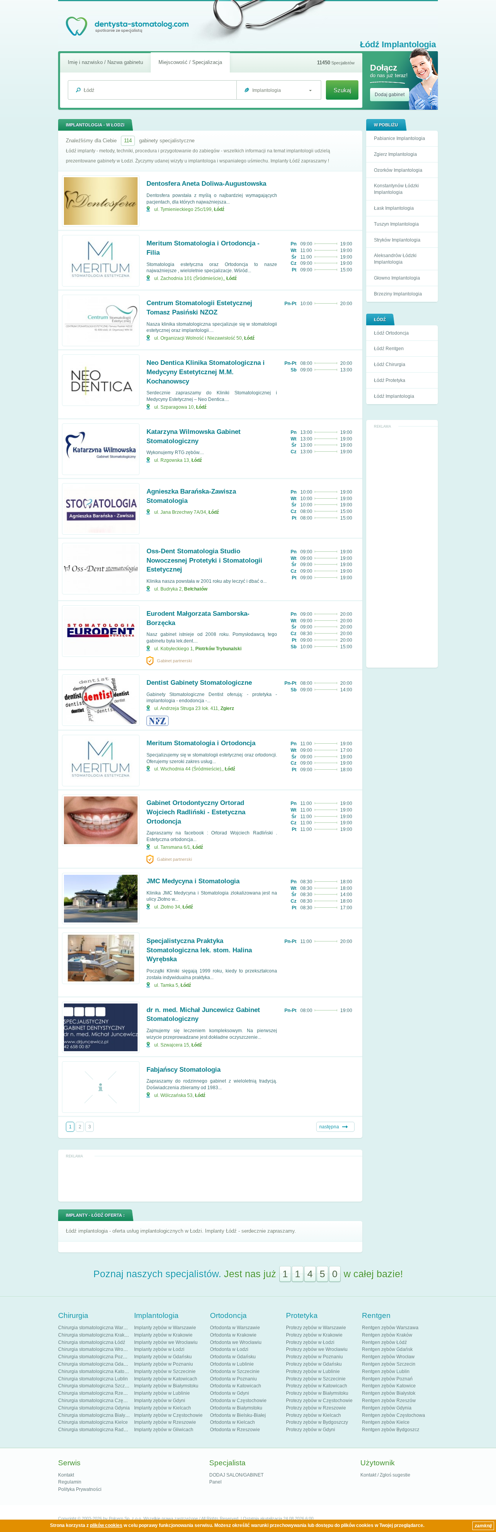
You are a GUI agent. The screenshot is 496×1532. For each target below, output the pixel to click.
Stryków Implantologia (397, 240)
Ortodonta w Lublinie (232, 1364)
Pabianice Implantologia (399, 138)
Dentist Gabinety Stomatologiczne (199, 682)
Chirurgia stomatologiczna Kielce (93, 1422)
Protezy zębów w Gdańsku (314, 1364)
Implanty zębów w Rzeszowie (165, 1422)
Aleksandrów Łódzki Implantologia (395, 259)
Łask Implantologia (394, 208)
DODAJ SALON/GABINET (236, 1475)
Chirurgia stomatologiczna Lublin (93, 1379)
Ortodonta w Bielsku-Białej (238, 1415)
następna (329, 1127)
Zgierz (227, 708)
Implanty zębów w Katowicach (165, 1379)
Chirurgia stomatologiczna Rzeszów (96, 1393)
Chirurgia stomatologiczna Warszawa (97, 1327)
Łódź (219, 209)
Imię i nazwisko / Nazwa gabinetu (105, 62)
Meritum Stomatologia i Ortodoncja (200, 743)
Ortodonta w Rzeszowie (235, 1429)
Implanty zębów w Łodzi (159, 1349)
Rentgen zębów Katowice (389, 1386)
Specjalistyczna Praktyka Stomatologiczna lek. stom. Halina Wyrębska (199, 950)
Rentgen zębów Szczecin (388, 1364)
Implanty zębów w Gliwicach (163, 1429)
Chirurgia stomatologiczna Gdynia (94, 1408)
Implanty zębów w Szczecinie (165, 1371)
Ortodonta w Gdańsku (233, 1356)
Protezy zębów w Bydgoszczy (317, 1422)
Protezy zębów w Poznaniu (314, 1356)
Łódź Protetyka (389, 380)
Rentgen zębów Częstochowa (393, 1415)
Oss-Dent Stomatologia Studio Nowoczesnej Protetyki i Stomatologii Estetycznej (204, 560)
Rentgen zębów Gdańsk (387, 1349)
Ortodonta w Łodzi (229, 1349)
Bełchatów (195, 589)
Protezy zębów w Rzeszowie (316, 1408)
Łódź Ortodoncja (391, 333)
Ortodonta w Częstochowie (238, 1400)
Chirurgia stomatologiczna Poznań (94, 1356)
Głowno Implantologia (397, 278)
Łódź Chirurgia (389, 364)
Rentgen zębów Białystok (388, 1393)
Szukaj (342, 90)
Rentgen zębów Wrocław (388, 1356)
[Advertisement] (402, 547)
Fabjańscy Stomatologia (183, 1069)
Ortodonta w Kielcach (232, 1422)
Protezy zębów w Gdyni (310, 1429)
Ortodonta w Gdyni (229, 1393)
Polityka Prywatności (80, 1489)
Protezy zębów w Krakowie (314, 1335)
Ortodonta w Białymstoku (236, 1408)
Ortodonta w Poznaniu (233, 1379)
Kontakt (66, 1475)
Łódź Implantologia (394, 396)
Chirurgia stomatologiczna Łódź (91, 1342)
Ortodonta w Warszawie (235, 1327)
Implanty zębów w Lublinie (162, 1393)
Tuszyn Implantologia (396, 224)
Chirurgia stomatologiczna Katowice (96, 1371)
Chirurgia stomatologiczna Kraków (94, 1335)
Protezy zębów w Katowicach (316, 1386)
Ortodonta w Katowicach (235, 1386)
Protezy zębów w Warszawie (316, 1327)
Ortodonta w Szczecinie (235, 1371)
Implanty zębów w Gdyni (159, 1400)
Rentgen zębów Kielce (386, 1422)
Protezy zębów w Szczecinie (316, 1379)
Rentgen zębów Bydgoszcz (390, 1429)
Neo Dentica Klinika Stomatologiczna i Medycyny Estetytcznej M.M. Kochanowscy (205, 372)
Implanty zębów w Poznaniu (163, 1364)
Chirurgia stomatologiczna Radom (94, 1429)
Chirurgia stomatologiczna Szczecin (96, 1386)
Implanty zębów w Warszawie (165, 1327)
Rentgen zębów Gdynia (387, 1408)
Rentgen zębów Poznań (387, 1379)
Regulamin (69, 1482)
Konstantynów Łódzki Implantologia (396, 189)
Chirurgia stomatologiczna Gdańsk (94, 1364)
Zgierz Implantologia (395, 154)
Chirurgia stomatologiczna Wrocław (95, 1349)
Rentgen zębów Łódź (384, 1342)
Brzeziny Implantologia (398, 294)
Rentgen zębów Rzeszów (389, 1400)
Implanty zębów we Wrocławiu (166, 1342)
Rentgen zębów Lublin (386, 1371)
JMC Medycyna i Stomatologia (192, 881)
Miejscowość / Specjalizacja (190, 62)
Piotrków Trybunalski (218, 648)
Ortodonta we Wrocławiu (236, 1342)
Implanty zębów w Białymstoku (166, 1386)
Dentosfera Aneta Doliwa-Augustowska (206, 183)
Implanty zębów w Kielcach (162, 1408)
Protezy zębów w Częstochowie (319, 1400)
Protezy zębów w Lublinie (313, 1371)
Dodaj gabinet (390, 94)
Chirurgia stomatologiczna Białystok (96, 1415)
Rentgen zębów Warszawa (390, 1327)
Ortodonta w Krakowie (233, 1335)
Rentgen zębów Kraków (387, 1335)
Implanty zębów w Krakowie (163, 1335)
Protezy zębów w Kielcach (313, 1415)
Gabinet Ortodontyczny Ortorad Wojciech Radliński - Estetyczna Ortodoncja (195, 812)
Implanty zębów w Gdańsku (163, 1356)
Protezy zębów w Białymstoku (317, 1393)
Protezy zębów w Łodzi (310, 1342)
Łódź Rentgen (389, 348)
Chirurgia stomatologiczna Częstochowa (100, 1400)
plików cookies (106, 1525)
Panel (215, 1482)
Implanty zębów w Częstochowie (168, 1415)
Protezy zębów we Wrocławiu (317, 1349)
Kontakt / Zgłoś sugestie (385, 1475)
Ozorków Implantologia (398, 170)
